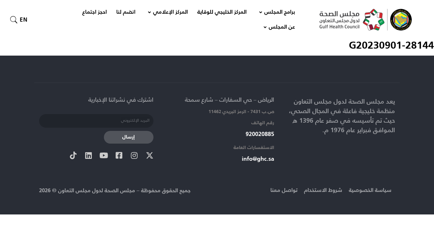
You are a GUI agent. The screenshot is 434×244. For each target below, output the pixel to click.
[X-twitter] (149, 155)
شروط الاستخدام (323, 190)
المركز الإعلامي (170, 12)
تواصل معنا (283, 190)
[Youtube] (104, 155)
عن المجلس (282, 27)
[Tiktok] (73, 155)
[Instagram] (134, 155)
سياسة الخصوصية (370, 190)
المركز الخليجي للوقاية (222, 12)
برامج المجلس (279, 12)
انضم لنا (125, 12)
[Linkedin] (88, 155)
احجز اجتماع (94, 12)
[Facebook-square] (119, 155)
